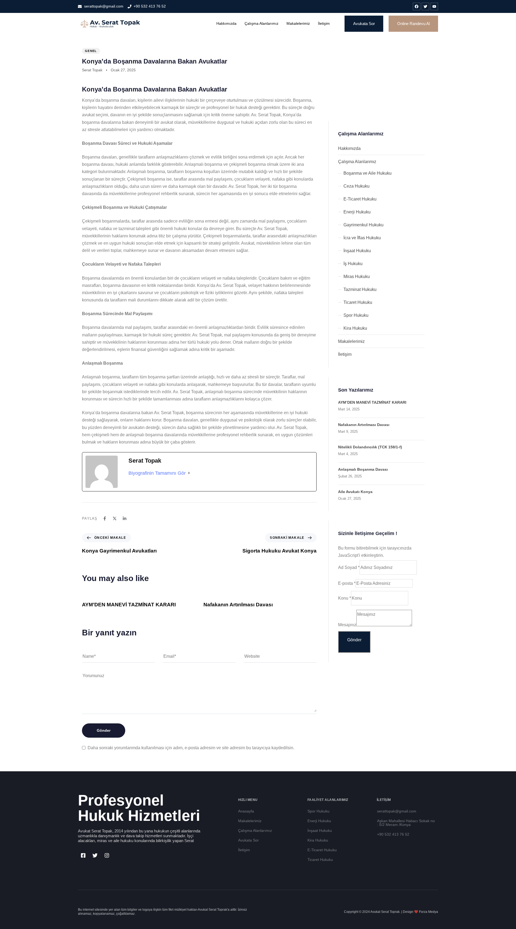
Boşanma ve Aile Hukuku (367, 173)
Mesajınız (347, 624)
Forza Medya (428, 912)
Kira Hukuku (355, 328)
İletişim (324, 23)
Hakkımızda (226, 23)
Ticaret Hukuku (357, 302)
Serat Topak (92, 70)
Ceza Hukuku (356, 186)
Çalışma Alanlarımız (261, 23)
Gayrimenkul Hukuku (363, 225)
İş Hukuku (353, 263)
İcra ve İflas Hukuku (362, 237)
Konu (344, 598)
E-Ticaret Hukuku (360, 199)
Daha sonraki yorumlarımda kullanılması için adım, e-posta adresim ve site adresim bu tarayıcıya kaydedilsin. (191, 747)
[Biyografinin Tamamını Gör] (189, 473)
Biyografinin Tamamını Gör (157, 473)
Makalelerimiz (298, 23)
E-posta (347, 583)
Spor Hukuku (355, 315)
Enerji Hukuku (357, 212)
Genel (91, 50)
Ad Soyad (349, 567)
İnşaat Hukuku (357, 250)
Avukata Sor (248, 840)
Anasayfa (246, 811)
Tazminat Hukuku (360, 289)
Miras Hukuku (356, 276)
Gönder (354, 640)
